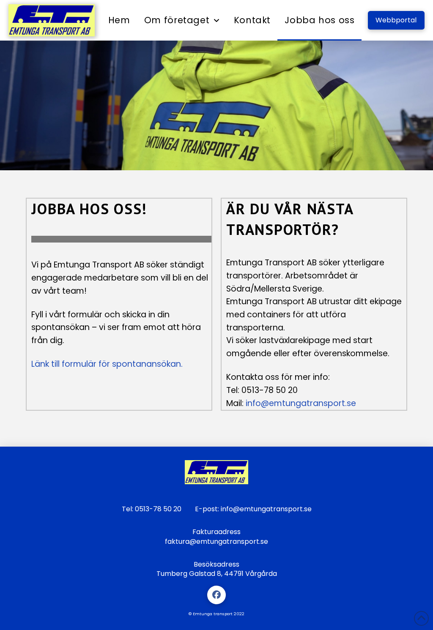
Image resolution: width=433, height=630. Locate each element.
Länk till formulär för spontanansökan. (107, 364)
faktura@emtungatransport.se (216, 541)
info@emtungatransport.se (301, 403)
